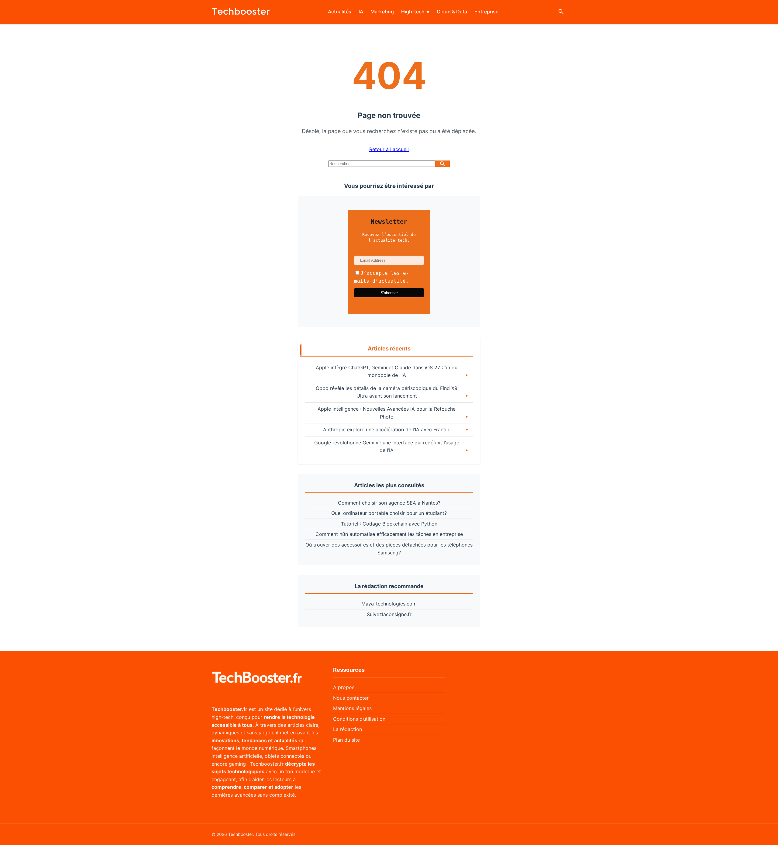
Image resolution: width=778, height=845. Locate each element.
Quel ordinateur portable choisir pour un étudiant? (389, 513)
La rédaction (347, 729)
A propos (343, 687)
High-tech (413, 12)
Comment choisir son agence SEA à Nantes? (389, 503)
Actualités (339, 12)
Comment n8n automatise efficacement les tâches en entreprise (389, 534)
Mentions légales (352, 708)
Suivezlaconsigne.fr (389, 614)
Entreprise (486, 12)
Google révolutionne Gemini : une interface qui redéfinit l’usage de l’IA (386, 447)
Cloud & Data (452, 12)
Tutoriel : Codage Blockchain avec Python (389, 524)
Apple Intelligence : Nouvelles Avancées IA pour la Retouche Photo (387, 413)
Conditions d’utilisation (359, 719)
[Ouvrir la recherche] (561, 12)
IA (361, 12)
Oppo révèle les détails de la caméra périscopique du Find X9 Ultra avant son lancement (386, 392)
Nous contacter (351, 698)
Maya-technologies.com (389, 604)
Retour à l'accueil (389, 149)
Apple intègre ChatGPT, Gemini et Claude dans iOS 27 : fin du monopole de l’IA (386, 371)
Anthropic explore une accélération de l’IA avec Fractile (386, 429)
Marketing (382, 12)
